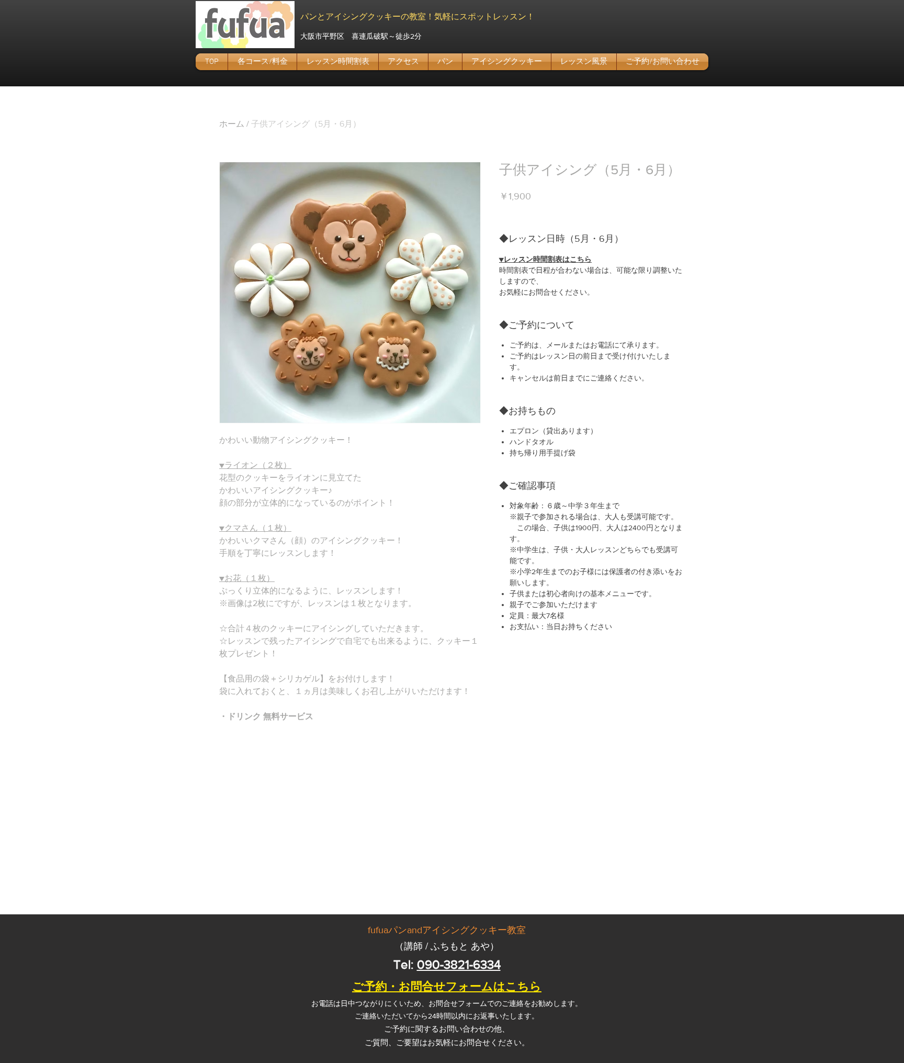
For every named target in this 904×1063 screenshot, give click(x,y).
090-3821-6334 (459, 964)
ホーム (231, 123)
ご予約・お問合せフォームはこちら (446, 986)
